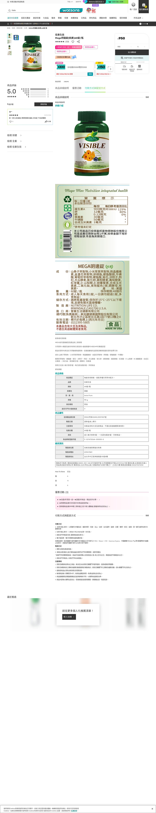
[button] (144, 6)
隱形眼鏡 (123, 18)
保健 (66, 18)
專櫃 (60, 18)
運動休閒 (103, 18)
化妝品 (46, 18)
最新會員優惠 (12, 18)
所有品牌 (137, 18)
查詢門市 (78, 2)
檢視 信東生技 (14, 147)
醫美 (53, 18)
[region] (78, 809)
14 (75, 532)
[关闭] (152, 808)
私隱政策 (74, 811)
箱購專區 (113, 18)
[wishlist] (73, 41)
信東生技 (59, 34)
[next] (110, 69)
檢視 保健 (12, 135)
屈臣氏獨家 (25, 18)
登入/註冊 (67, 617)
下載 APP (70, 2)
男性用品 (93, 18)
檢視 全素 (12, 141)
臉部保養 (36, 18)
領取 (90, 74)
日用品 (83, 18)
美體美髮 (74, 18)
